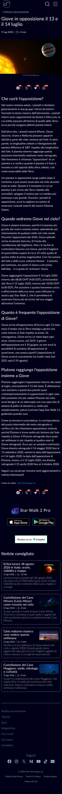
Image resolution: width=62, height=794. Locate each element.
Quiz (4, 722)
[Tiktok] (45, 761)
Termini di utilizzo (33, 776)
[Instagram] (17, 761)
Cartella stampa (50, 776)
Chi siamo (7, 739)
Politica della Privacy (14, 776)
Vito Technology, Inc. (32, 75)
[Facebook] (18, 88)
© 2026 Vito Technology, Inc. (31, 772)
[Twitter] (26, 88)
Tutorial (5, 717)
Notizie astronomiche (16, 12)
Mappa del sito (31, 781)
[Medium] (31, 761)
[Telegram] (35, 88)
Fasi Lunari (7, 734)
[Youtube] (39, 761)
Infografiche (8, 728)
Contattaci (7, 745)
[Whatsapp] (43, 88)
